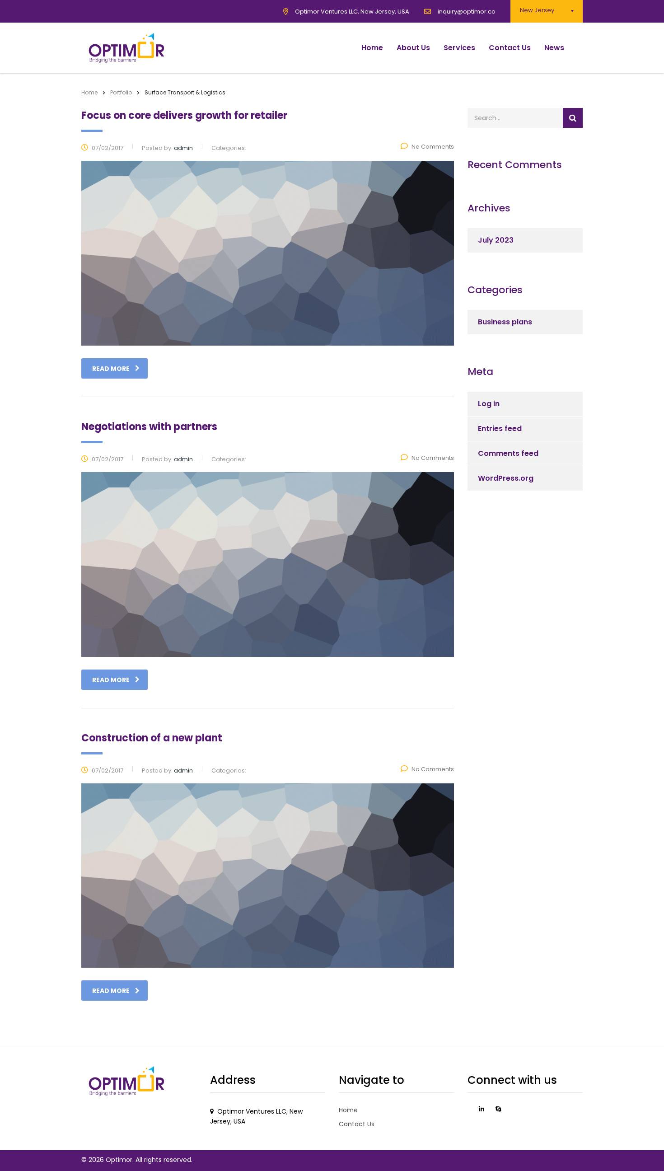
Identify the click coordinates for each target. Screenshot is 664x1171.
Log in (489, 403)
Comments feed (508, 453)
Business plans (505, 322)
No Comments (432, 146)
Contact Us (510, 47)
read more (111, 368)
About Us (413, 47)
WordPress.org (505, 478)
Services (459, 47)
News (554, 47)
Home (372, 47)
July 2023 (496, 240)
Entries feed (500, 428)
